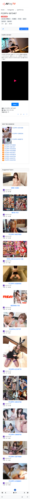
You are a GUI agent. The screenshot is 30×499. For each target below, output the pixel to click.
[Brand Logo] (10, 4)
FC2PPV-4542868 (9, 150)
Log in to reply (24, 29)
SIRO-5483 (15, 188)
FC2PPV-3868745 (15, 434)
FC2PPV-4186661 (15, 481)
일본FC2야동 (4, 16)
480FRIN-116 (15, 306)
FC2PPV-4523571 (9, 152)
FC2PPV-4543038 (9, 149)
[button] (2, 497)
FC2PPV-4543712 (9, 158)
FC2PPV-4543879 (9, 154)
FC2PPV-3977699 (15, 457)
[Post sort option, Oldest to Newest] (3, 29)
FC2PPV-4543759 (9, 156)
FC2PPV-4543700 (9, 160)
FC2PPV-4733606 (9, 145)
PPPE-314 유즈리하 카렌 (15, 259)
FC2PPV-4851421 (9, 147)
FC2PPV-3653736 (15, 402)
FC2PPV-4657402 (15, 234)
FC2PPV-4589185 (15, 284)
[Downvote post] (23, 114)
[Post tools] (27, 114)
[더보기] (15, 490)
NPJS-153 (15, 213)
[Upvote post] (18, 114)
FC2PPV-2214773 (15, 369)
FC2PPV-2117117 (15, 329)
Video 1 (15, 104)
